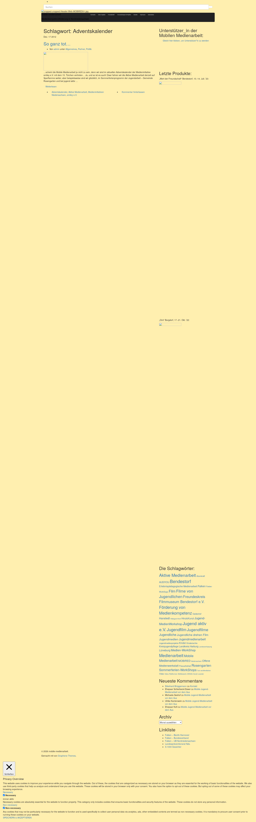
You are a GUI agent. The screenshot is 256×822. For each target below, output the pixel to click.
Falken (202, 586)
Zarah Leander (198, 674)
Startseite (93, 14)
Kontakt (135, 14)
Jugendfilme (197, 629)
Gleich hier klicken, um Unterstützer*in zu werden (186, 40)
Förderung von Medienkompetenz (175, 610)
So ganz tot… (57, 43)
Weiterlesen (51, 86)
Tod (198, 670)
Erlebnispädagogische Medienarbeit (178, 586)
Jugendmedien (168, 639)
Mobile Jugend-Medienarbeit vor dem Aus (187, 690)
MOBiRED (184, 661)
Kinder (182, 642)
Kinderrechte (192, 643)
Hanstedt (164, 618)
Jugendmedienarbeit (192, 639)
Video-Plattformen (171, 674)
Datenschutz (151, 14)
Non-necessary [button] (10, 804)
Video (161, 673)
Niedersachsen (196, 661)
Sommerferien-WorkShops (178, 669)
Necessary (10, 795)
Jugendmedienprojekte (168, 643)
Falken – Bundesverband (177, 737)
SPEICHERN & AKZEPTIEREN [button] (17, 817)
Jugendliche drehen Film (192, 635)
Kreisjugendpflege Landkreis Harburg (178, 646)
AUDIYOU (164, 582)
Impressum (142, 14)
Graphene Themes (67, 755)
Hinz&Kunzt (187, 618)
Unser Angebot (101, 14)
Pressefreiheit (185, 665)
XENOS (190, 674)
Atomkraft (200, 576)
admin (56, 49)
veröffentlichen (205, 670)
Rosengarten (201, 665)
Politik (89, 49)
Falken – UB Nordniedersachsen (180, 740)
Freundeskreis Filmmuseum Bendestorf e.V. (182, 599)
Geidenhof (197, 613)
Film (172, 591)
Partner (81, 49)
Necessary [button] (8, 792)
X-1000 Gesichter (173, 746)
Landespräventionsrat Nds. (177, 743)
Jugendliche (167, 634)
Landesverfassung (205, 647)
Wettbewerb (182, 674)
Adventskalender (59, 91)
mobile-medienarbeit (51, 14)
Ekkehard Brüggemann (176, 686)
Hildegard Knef (175, 619)
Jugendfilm (176, 629)
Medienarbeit (171, 655)
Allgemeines (71, 49)
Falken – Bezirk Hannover (177, 734)
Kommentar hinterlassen (133, 91)
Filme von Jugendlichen (176, 593)
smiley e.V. (72, 94)
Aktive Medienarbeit (77, 91)
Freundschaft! (111, 14)
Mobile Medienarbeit (176, 658)
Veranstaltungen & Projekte (124, 14)
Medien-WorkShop (183, 650)
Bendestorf (180, 581)
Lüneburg (164, 650)
